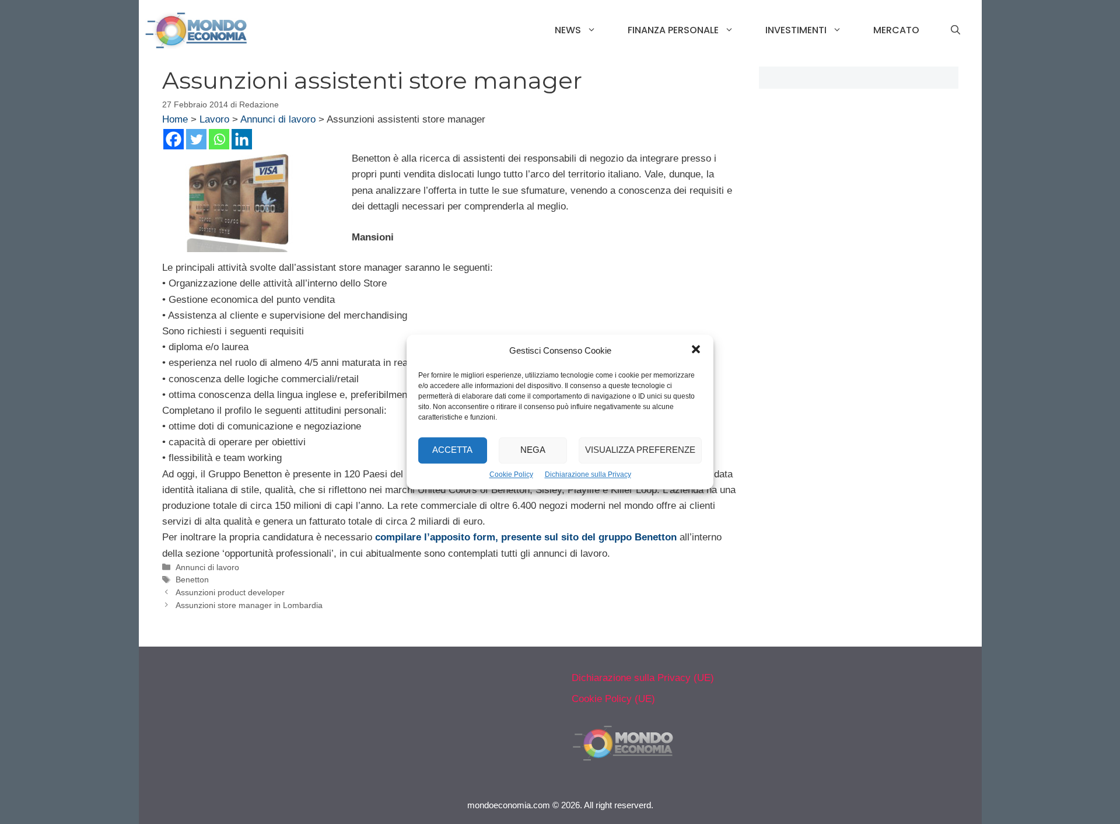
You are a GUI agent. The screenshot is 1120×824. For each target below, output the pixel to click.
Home (175, 119)
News (568, 30)
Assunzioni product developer (230, 592)
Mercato (896, 30)
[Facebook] (173, 139)
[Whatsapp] (219, 139)
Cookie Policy (511, 474)
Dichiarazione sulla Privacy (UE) (643, 677)
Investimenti (796, 30)
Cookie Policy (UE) (613, 698)
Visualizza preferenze (640, 450)
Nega (532, 450)
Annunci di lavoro (278, 119)
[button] (696, 350)
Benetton (192, 579)
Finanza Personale (673, 30)
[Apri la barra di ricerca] (955, 30)
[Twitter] (196, 139)
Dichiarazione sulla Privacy (588, 474)
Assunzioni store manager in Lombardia (249, 605)
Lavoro (214, 119)
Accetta (452, 450)
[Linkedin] (242, 139)
